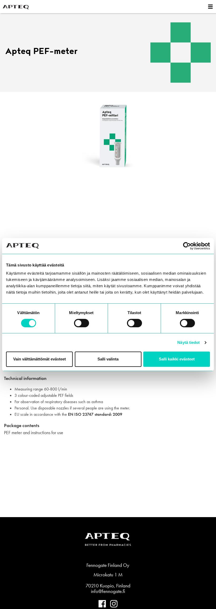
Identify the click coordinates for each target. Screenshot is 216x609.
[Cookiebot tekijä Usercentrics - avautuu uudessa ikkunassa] (187, 246)
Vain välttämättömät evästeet (39, 359)
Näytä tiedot (188, 342)
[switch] (81, 323)
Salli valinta (108, 359)
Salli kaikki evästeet (177, 359)
